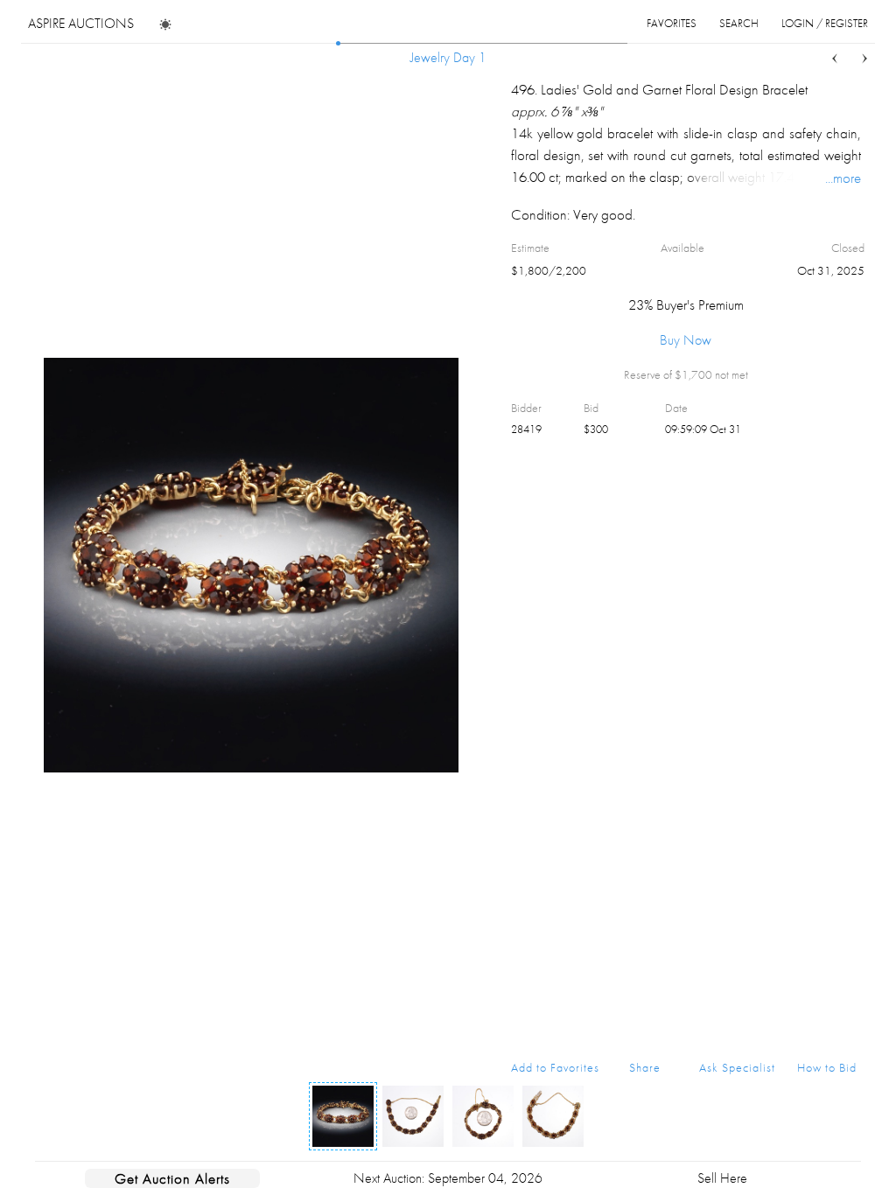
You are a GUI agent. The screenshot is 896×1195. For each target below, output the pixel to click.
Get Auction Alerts (172, 1178)
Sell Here (722, 1178)
